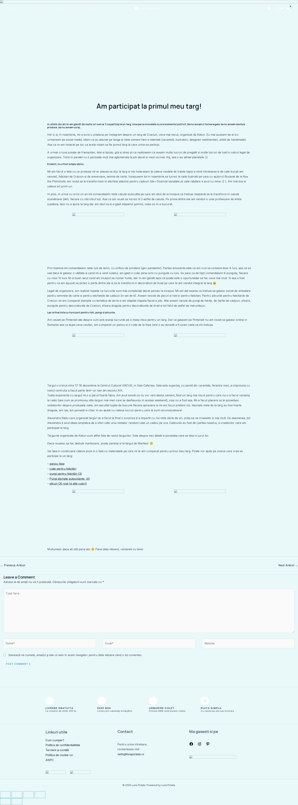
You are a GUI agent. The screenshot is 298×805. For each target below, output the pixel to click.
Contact (91, 8)
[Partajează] (28, 794)
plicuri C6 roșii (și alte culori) (68, 483)
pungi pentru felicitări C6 (65, 473)
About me (74, 8)
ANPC (50, 760)
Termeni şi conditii (57, 750)
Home (12, 8)
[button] (48, 8)
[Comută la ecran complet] (17, 794)
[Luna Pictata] (147, 8)
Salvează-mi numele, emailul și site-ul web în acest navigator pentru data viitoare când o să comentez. (75, 655)
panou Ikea (56, 463)
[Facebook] (191, 745)
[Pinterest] (208, 745)
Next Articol (288, 565)
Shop (25, 8)
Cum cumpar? (55, 740)
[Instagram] (199, 745)
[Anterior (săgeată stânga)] (5, 801)
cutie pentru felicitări (62, 468)
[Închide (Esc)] (40, 794)
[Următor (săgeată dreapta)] (17, 801)
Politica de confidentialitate (63, 745)
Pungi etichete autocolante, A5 (69, 478)
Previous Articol (12, 565)
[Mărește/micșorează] (5, 794)
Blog (59, 8)
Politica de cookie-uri (59, 755)
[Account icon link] (268, 8)
